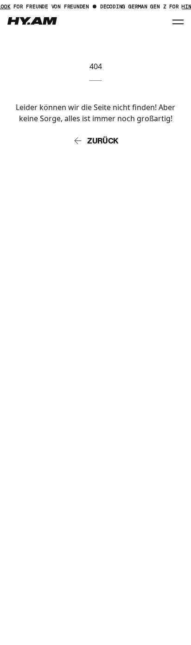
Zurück (103, 140)
